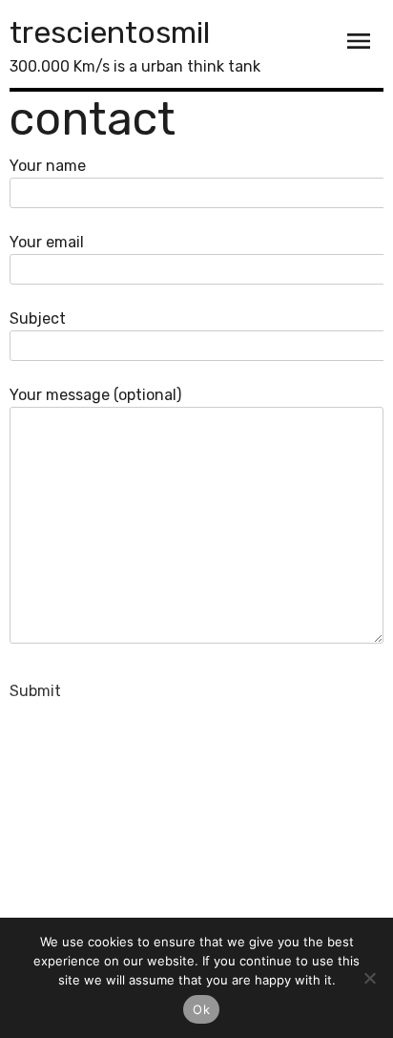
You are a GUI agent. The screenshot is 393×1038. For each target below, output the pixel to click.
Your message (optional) (95, 395)
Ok (201, 1009)
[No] (369, 977)
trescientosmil (110, 32)
